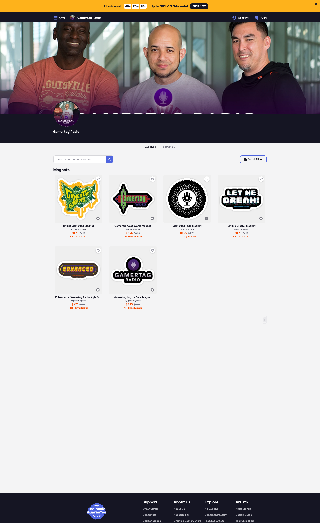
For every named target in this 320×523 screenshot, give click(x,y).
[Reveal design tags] (98, 218)
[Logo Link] (73, 17)
